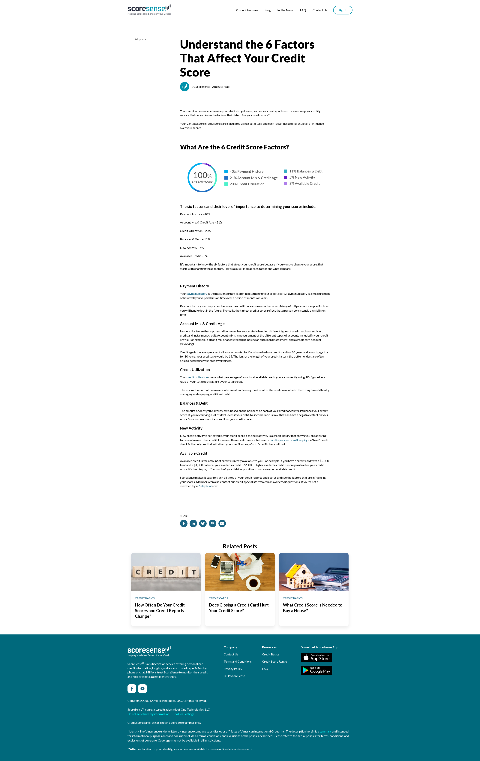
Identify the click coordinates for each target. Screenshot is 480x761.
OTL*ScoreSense (234, 676)
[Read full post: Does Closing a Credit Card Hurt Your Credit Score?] (239, 572)
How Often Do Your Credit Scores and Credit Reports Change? (160, 610)
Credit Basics (145, 598)
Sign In (342, 10)
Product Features (247, 10)
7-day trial (205, 486)
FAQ (303, 10)
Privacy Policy (233, 668)
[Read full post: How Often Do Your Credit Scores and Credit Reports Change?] (166, 572)
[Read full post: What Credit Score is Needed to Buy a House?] (314, 572)
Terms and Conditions (238, 661)
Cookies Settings (183, 714)
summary (326, 731)
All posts (140, 39)
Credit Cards (218, 598)
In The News (285, 10)
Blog (268, 10)
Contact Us (320, 10)
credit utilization (197, 377)
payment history (197, 293)
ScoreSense (203, 86)
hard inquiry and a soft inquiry (289, 440)
